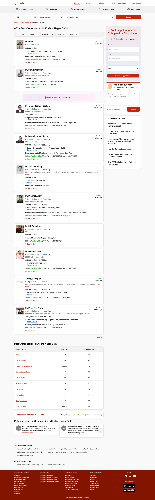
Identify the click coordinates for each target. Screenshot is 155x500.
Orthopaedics (28, 22)
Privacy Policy (94, 485)
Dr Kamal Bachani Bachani (37, 106)
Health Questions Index (72, 479)
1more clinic (32, 150)
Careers (92, 479)
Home (16, 22)
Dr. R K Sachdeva (33, 226)
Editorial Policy (94, 487)
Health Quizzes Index (71, 481)
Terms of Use (94, 483)
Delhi (21, 22)
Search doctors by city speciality (49, 481)
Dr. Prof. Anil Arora (34, 308)
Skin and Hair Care (19, 481)
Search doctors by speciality (48, 479)
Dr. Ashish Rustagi (33, 166)
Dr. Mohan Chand (33, 251)
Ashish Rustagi (21, 378)
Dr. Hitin (29, 41)
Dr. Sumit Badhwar (34, 70)
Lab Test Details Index (71, 489)
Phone (109, 54)
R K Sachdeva (20, 389)
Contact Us (93, 477)
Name (109, 44)
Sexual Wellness (19, 483)
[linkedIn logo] (130, 476)
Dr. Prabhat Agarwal (34, 196)
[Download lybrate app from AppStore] (129, 492)
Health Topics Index (71, 483)
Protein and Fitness (20, 479)
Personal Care (18, 489)
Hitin (17, 354)
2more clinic (32, 120)
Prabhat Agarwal (21, 383)
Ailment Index (69, 487)
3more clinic (32, 53)
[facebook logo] (122, 476)
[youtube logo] (134, 476)
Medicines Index (70, 485)
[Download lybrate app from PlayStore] (129, 487)
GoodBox (17, 493)
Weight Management (20, 485)
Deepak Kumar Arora (23, 372)
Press (92, 489)
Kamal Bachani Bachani (24, 366)
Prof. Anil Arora (21, 406)
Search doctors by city (46, 475)
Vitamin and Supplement (21, 477)
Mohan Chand (20, 395)
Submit (133, 109)
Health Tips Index (70, 477)
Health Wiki (68, 475)
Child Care (17, 491)
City (108, 63)
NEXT (99, 337)
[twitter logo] (126, 476)
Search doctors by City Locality (49, 477)
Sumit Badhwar (21, 360)
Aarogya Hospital (33, 278)
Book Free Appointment (118, 3)
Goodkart (17, 475)
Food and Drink (18, 487)
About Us (93, 475)
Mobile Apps (94, 481)
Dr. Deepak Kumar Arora (36, 136)
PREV (18, 337)
